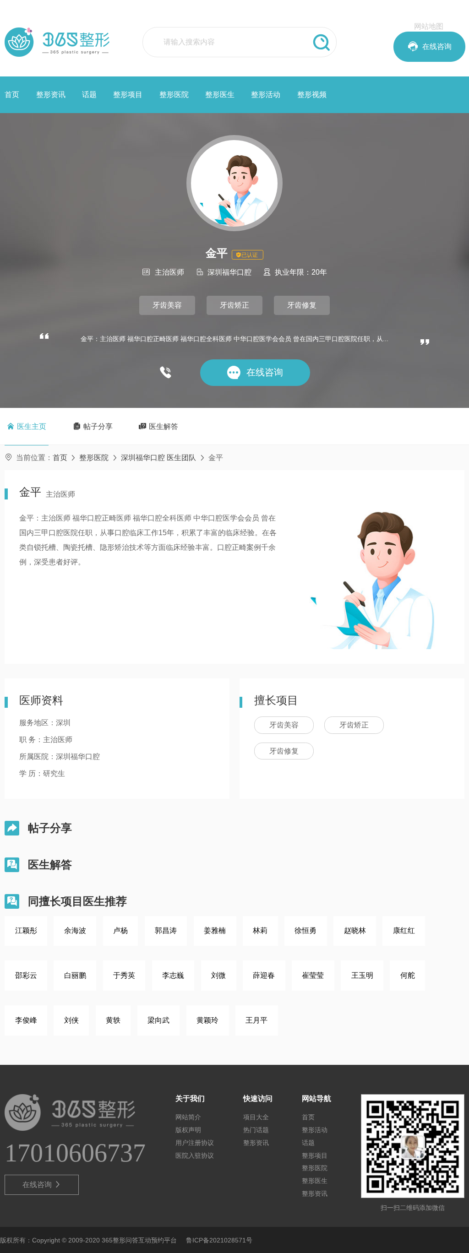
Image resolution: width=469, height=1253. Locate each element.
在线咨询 (41, 1184)
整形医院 (174, 94)
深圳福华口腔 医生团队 (158, 457)
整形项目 (127, 94)
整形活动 (265, 94)
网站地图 (428, 26)
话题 (89, 94)
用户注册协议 (194, 1142)
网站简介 (188, 1117)
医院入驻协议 (194, 1155)
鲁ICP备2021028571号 (219, 1240)
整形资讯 (50, 94)
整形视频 (312, 94)
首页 (12, 94)
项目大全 (256, 1117)
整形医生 (219, 94)
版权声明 (188, 1130)
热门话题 (256, 1130)
